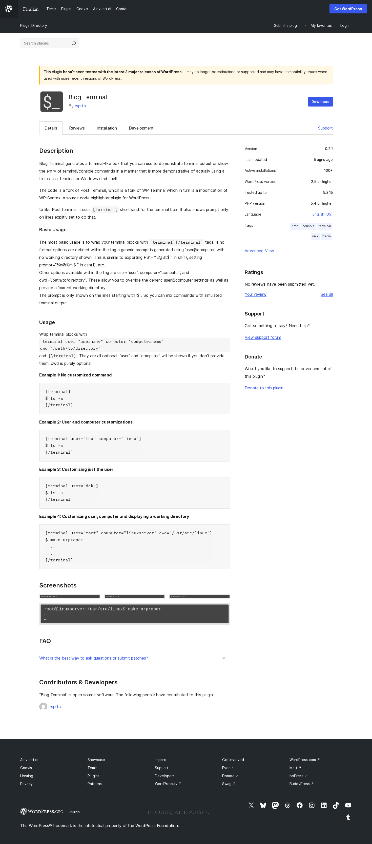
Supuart (161, 768)
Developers (165, 776)
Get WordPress (348, 9)
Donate (230, 776)
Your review (255, 294)
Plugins (93, 776)
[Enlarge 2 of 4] (158, 601)
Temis (92, 768)
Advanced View (259, 250)
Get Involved (233, 759)
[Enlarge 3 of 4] (223, 601)
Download (320, 101)
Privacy (26, 784)
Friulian (74, 812)
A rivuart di (29, 759)
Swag (229, 784)
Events (228, 768)
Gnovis (26, 768)
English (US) (323, 214)
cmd (295, 226)
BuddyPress (302, 784)
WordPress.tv (168, 784)
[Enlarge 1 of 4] (93, 601)
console (308, 226)
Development (141, 128)
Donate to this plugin (264, 387)
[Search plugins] (74, 43)
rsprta (80, 105)
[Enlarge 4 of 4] (223, 609)
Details (51, 128)
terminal (325, 226)
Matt (295, 768)
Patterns (95, 784)
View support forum (263, 337)
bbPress (299, 776)
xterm (326, 236)
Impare (160, 759)
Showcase (96, 759)
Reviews (77, 128)
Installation (107, 128)
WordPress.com (305, 759)
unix (315, 236)
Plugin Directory (33, 25)
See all (327, 294)
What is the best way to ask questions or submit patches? (93, 658)
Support (325, 128)
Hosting (26, 776)
